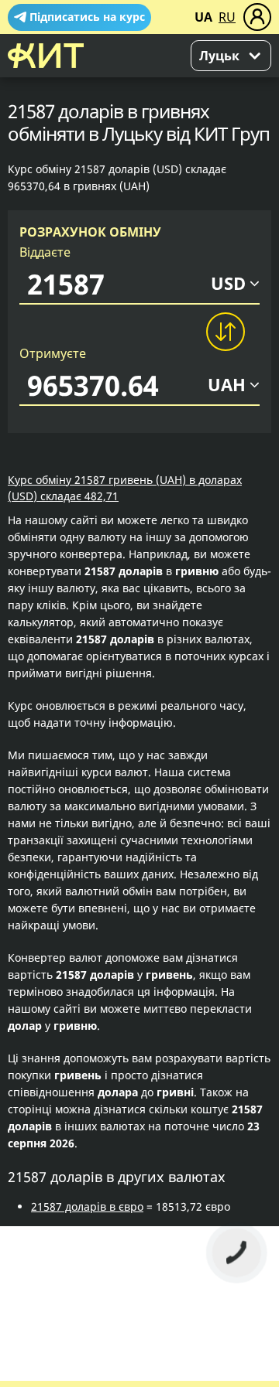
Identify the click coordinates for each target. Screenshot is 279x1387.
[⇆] (225, 331)
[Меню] (257, 17)
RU (227, 17)
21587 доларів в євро (87, 1206)
